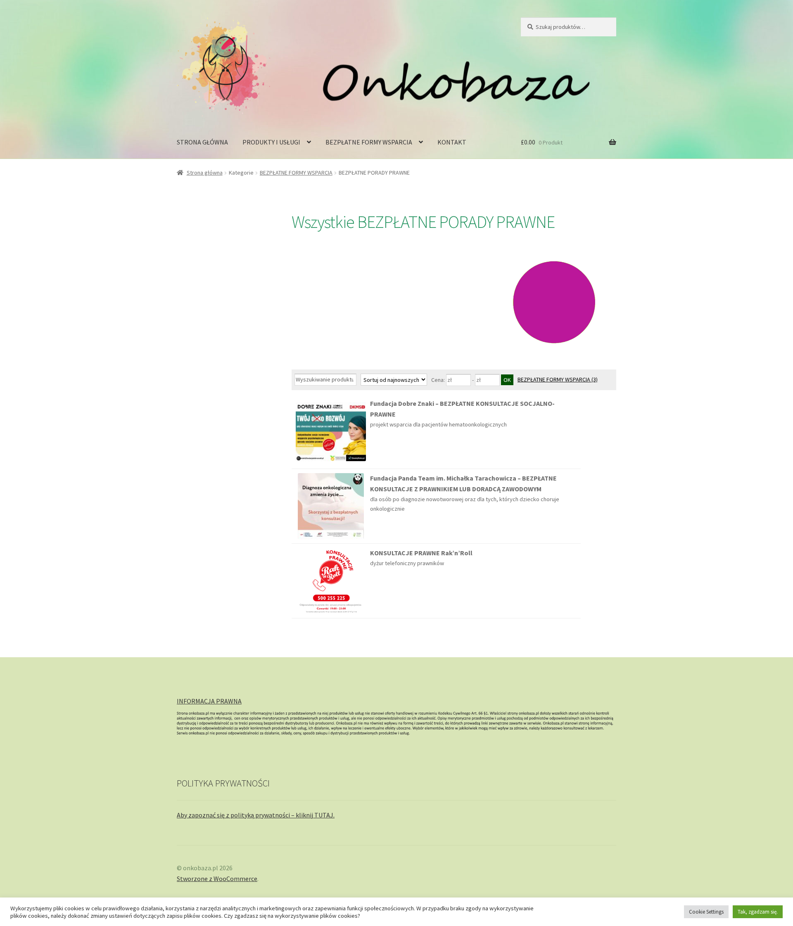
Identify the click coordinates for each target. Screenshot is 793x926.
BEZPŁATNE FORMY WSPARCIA (368, 142)
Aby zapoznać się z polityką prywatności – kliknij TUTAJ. (256, 815)
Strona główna (205, 172)
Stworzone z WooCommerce (217, 878)
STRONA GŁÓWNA (202, 142)
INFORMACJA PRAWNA (209, 701)
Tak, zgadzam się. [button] (758, 911)
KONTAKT (451, 142)
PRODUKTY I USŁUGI (271, 142)
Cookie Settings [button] (706, 911)
